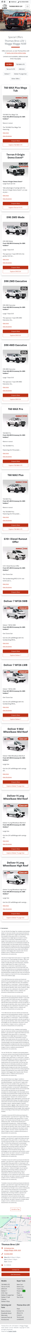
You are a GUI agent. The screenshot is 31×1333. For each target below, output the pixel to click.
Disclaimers (4, 928)
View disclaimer (7, 136)
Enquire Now (15, 141)
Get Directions (15, 1274)
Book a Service (6, 1311)
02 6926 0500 (24, 2)
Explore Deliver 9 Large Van (15, 786)
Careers (19, 1315)
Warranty (4, 1315)
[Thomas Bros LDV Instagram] (5, 2)
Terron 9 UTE (5, 1287)
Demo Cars (20, 1287)
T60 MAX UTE (5, 1284)
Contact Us (15, 1270)
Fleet (18, 1293)
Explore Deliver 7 (15, 655)
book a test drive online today (16, 53)
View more (6, 133)
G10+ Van (4, 1293)
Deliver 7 (4, 1291)
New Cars (20, 1284)
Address (13, 2)
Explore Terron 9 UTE (15, 208)
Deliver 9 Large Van (7, 1295)
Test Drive (20, 1297)
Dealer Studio (12, 1331)
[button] (27, 6)
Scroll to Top (15, 1209)
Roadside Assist (6, 1313)
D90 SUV (4, 1289)
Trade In (19, 1295)
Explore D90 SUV (15, 271)
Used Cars (20, 1289)
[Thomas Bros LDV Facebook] (2, 2)
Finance (19, 1291)
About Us (20, 1313)
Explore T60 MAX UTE (15, 145)
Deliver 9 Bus (5, 1301)
